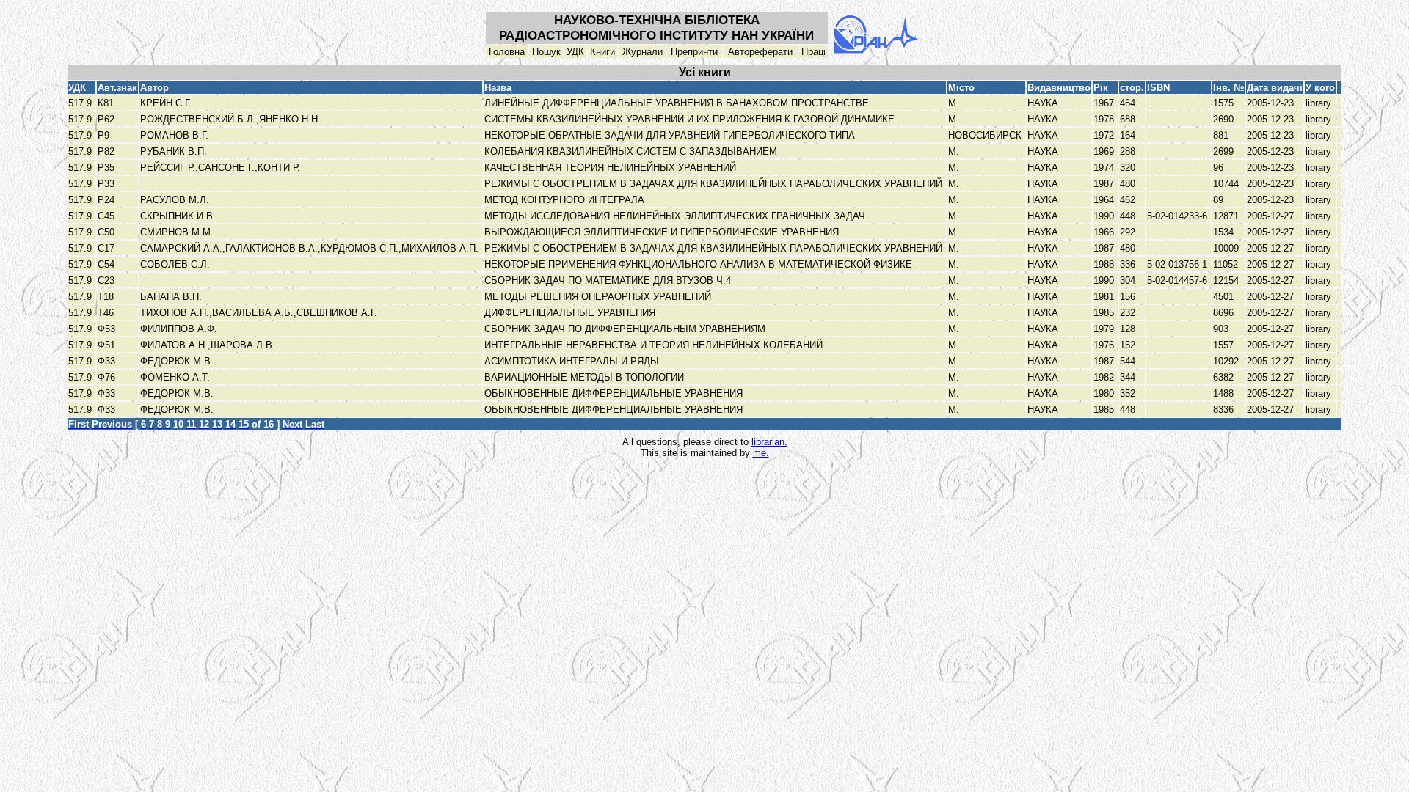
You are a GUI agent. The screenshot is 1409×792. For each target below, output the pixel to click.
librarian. (769, 441)
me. (761, 452)
